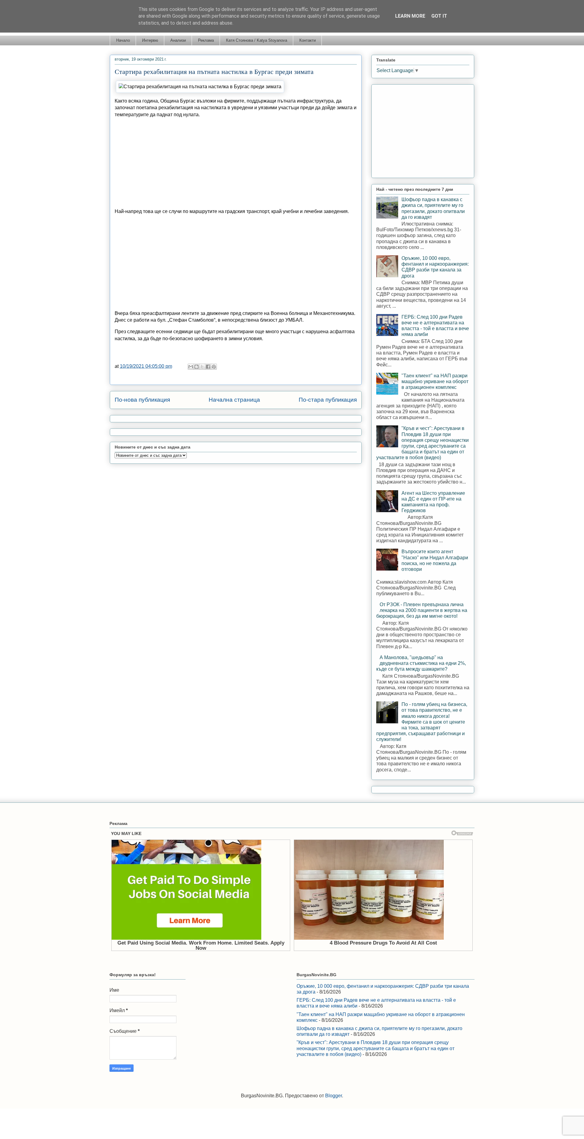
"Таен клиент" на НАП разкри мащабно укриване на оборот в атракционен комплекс (434, 381)
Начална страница (234, 400)
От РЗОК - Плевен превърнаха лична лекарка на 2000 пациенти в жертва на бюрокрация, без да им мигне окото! (421, 610)
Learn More (410, 16)
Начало (123, 40)
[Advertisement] (236, 165)
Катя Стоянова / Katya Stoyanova (256, 40)
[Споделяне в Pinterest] (214, 367)
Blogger (333, 1095)
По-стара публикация (328, 400)
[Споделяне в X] (202, 367)
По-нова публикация (142, 400)
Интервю (150, 40)
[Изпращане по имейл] (191, 367)
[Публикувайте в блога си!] (196, 367)
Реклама (206, 40)
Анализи (178, 40)
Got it (439, 16)
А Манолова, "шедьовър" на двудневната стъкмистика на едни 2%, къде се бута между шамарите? (421, 663)
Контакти (307, 40)
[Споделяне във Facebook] (208, 367)
